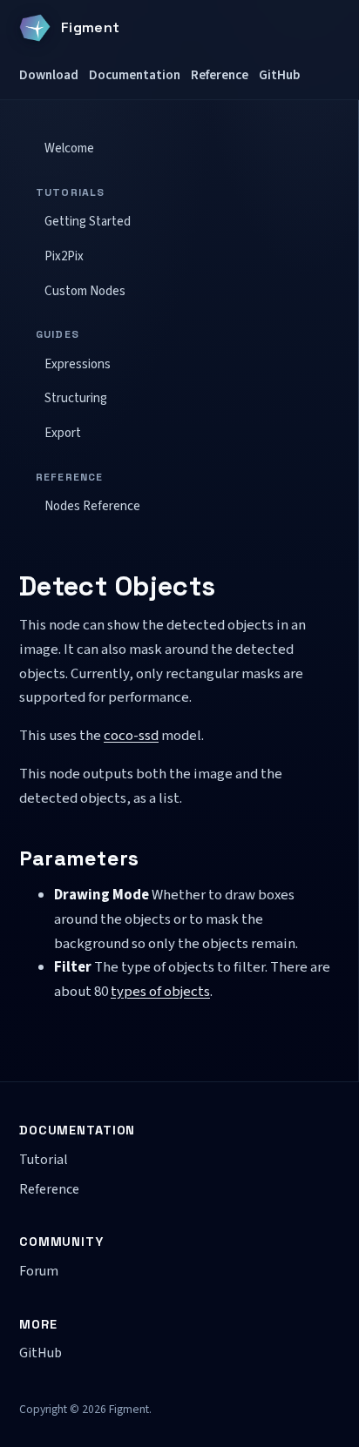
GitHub (279, 74)
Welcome (69, 148)
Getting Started (87, 221)
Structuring (75, 398)
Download (48, 74)
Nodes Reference (92, 506)
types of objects (160, 991)
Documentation (134, 74)
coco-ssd (131, 735)
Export (62, 433)
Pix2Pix (64, 256)
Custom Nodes (84, 291)
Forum (38, 1271)
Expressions (77, 364)
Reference (219, 74)
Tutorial (43, 1159)
